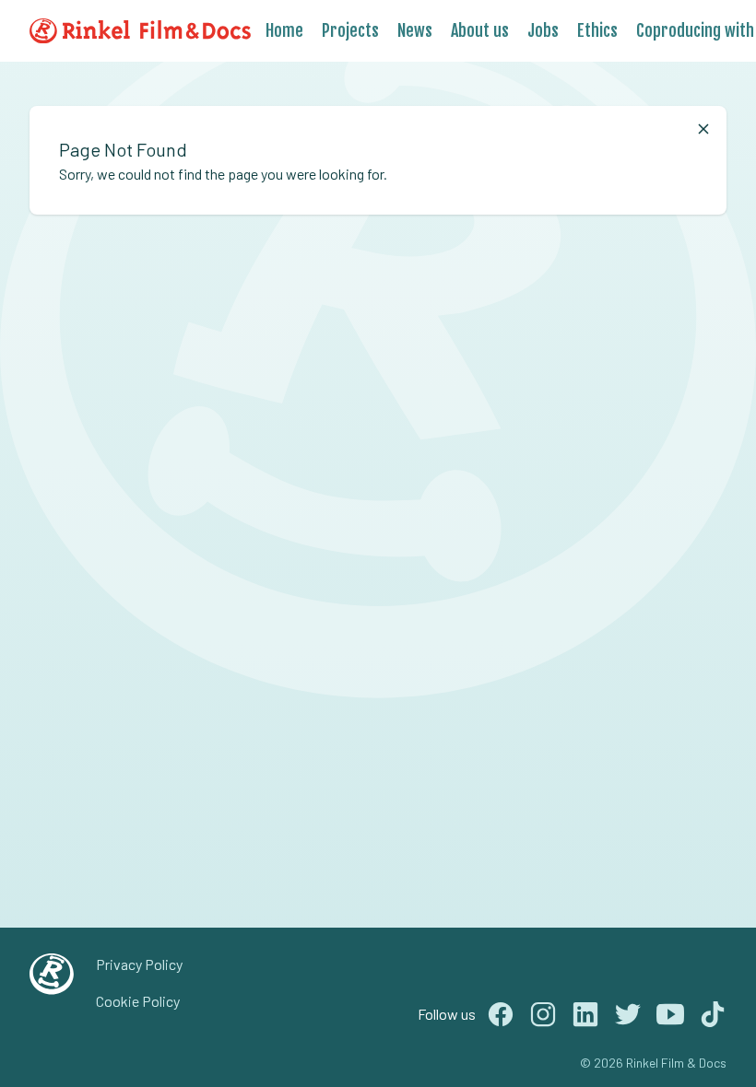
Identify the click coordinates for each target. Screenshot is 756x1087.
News (414, 30)
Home (284, 30)
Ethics (597, 30)
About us (480, 30)
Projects (350, 30)
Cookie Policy (138, 1001)
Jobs (543, 30)
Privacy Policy (139, 964)
